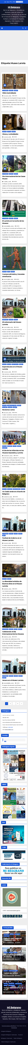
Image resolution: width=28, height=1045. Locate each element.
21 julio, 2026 (7, 136)
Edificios (11, 952)
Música (5, 985)
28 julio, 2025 (8, 412)
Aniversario (5, 319)
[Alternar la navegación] (25, 28)
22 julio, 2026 (8, 95)
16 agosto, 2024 (8, 455)
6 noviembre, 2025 (9, 226)
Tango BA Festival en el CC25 (13, 989)
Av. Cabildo (17, 934)
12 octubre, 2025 (8, 327)
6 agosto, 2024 (8, 496)
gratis (15, 629)
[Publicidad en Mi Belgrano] (13, 871)
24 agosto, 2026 (9, 975)
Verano (4, 677)
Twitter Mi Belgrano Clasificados (8, 1041)
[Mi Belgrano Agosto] (14, 765)
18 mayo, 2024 (7, 636)
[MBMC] (14, 803)
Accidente (6, 934)
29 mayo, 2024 (8, 588)
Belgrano (10, 446)
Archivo (11, 90)
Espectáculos (15, 364)
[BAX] (13, 834)
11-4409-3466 (10, 727)
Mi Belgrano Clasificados (6, 1038)
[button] (22, 28)
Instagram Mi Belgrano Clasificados (9, 1034)
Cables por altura (11, 973)
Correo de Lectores (12, 405)
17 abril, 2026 (7, 181)
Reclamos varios (8, 410)
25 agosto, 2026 (9, 942)
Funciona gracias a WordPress (9, 1025)
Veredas (15, 407)
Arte (9, 271)
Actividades (5, 90)
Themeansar (14, 1027)
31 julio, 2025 (7, 371)
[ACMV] (12, 897)
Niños (4, 535)
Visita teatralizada (9, 93)
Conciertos (11, 983)
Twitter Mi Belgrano (17, 1038)
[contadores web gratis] (12, 916)
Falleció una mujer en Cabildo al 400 (13, 939)
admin (15, 95)
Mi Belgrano (14, 7)
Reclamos (5, 407)
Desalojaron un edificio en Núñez (13, 956)
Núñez (15, 952)
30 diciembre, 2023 (9, 683)
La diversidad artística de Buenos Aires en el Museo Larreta (12, 583)
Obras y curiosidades (10, 134)
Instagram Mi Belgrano (6, 1031)
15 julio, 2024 (7, 543)
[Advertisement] (14, 45)
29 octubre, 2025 (8, 279)
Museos (16, 90)
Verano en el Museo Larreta (12, 680)
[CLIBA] (14, 855)
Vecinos (10, 407)
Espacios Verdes (16, 489)
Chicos (9, 131)
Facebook (20, 1034)
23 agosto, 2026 (9, 992)
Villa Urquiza (11, 985)
